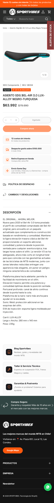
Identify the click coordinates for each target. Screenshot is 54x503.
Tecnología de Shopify (28, 496)
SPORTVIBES (14, 496)
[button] (49, 12)
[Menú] (4, 12)
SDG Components (11, 85)
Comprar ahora (27, 128)
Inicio (5, 28)
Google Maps (13, 450)
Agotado (36, 120)
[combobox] (27, 19)
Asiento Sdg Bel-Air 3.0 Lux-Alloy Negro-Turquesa (29, 28)
